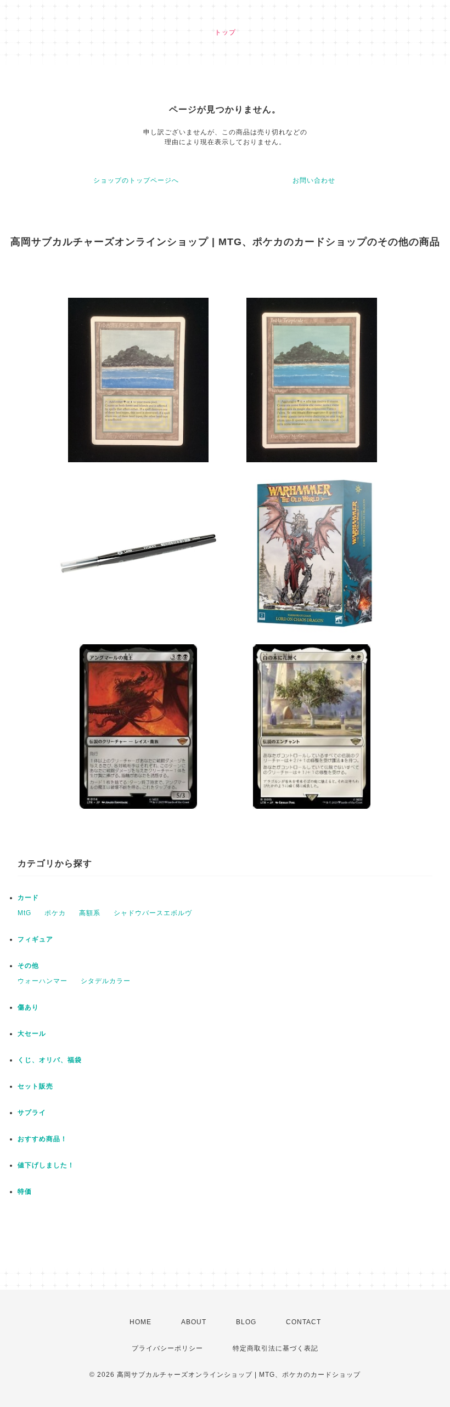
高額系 (89, 913)
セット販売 (35, 1086)
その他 (28, 965)
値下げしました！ (46, 1165)
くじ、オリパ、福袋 (50, 1060)
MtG (24, 913)
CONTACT (303, 1322)
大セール (32, 1033)
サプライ (32, 1112)
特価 (25, 1191)
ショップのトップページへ (136, 180)
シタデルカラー (106, 981)
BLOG (246, 1322)
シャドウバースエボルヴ (153, 913)
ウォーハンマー (43, 981)
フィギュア (35, 939)
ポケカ (55, 913)
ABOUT (193, 1322)
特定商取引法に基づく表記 (275, 1348)
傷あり (28, 1007)
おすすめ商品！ (43, 1139)
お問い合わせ (313, 180)
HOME (140, 1322)
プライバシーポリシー (167, 1348)
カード (28, 897)
